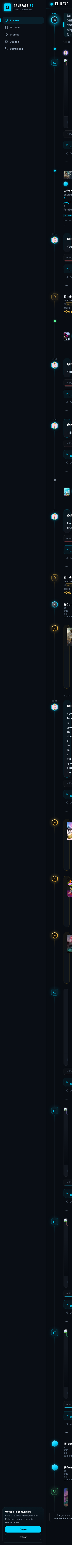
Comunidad (16, 48)
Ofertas (14, 34)
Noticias (15, 27)
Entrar (23, 1536)
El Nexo (14, 20)
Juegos (14, 41)
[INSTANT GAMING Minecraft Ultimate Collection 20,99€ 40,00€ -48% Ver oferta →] (66, 1497)
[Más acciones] (66, 162)
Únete (23, 1529)
